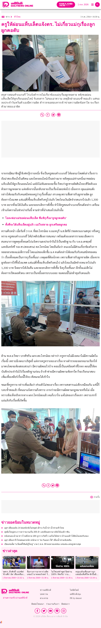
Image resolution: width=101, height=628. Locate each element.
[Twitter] (53, 485)
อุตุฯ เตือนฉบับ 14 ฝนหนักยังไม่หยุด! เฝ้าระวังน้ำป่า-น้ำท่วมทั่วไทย (34, 528)
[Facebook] (48, 485)
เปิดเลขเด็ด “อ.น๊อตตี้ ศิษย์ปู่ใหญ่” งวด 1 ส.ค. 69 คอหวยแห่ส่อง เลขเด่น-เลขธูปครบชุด (42, 544)
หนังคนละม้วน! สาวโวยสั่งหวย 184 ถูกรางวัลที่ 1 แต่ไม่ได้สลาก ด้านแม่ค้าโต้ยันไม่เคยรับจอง (46, 536)
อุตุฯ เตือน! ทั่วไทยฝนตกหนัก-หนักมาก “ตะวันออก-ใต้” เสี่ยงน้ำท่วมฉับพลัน (37, 540)
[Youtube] (50, 610)
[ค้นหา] (97, 4)
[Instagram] (63, 610)
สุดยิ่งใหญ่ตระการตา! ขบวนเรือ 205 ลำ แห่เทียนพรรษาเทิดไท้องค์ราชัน (37, 532)
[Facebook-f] (37, 610)
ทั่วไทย (17, 17)
